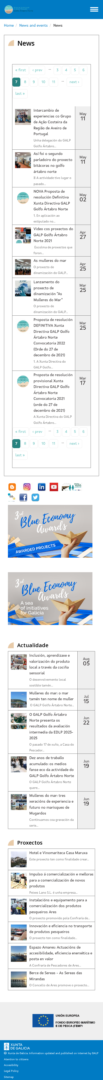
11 (53, 82)
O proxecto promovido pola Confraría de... (59, 918)
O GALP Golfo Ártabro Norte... (51, 705)
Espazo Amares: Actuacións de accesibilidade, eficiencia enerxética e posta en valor (60, 953)
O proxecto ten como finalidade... (53, 938)
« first (20, 70)
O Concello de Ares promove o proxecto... (59, 985)
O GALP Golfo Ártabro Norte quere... (50, 785)
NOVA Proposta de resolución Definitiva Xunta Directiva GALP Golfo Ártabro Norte (52, 200)
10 (43, 82)
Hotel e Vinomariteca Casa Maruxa (58, 853)
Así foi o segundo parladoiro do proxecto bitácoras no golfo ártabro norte (53, 162)
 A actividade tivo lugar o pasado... (52, 181)
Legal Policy (11, 1071)
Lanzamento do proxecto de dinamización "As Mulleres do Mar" (48, 291)
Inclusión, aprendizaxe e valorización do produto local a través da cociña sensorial (49, 664)
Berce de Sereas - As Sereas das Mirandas (55, 976)
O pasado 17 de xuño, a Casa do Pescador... (51, 747)
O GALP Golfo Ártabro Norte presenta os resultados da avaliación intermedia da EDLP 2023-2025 (51, 726)
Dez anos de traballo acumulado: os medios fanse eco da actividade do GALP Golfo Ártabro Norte (51, 767)
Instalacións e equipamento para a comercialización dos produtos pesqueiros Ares (58, 906)
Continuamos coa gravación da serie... (51, 822)
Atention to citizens (16, 1059)
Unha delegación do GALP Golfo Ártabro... (52, 143)
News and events (33, 25)
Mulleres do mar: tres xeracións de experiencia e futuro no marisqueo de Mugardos (51, 804)
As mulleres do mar (50, 261)
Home (9, 25)
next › (74, 82)
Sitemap (9, 1077)
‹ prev (37, 70)
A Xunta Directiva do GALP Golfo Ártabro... (53, 419)
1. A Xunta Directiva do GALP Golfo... (50, 364)
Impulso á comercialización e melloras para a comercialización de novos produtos (61, 880)
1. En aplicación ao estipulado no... (47, 218)
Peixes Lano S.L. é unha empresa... (53, 892)
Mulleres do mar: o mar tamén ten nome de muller (51, 696)
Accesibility (11, 1065)
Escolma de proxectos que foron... (53, 250)
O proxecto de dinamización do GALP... (51, 270)
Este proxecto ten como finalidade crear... (59, 859)
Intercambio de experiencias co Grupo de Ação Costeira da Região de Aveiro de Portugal (52, 122)
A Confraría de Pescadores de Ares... (55, 965)
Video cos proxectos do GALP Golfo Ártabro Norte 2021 (53, 235)
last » (20, 94)
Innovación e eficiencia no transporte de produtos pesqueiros (60, 929)
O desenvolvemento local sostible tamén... (47, 682)
